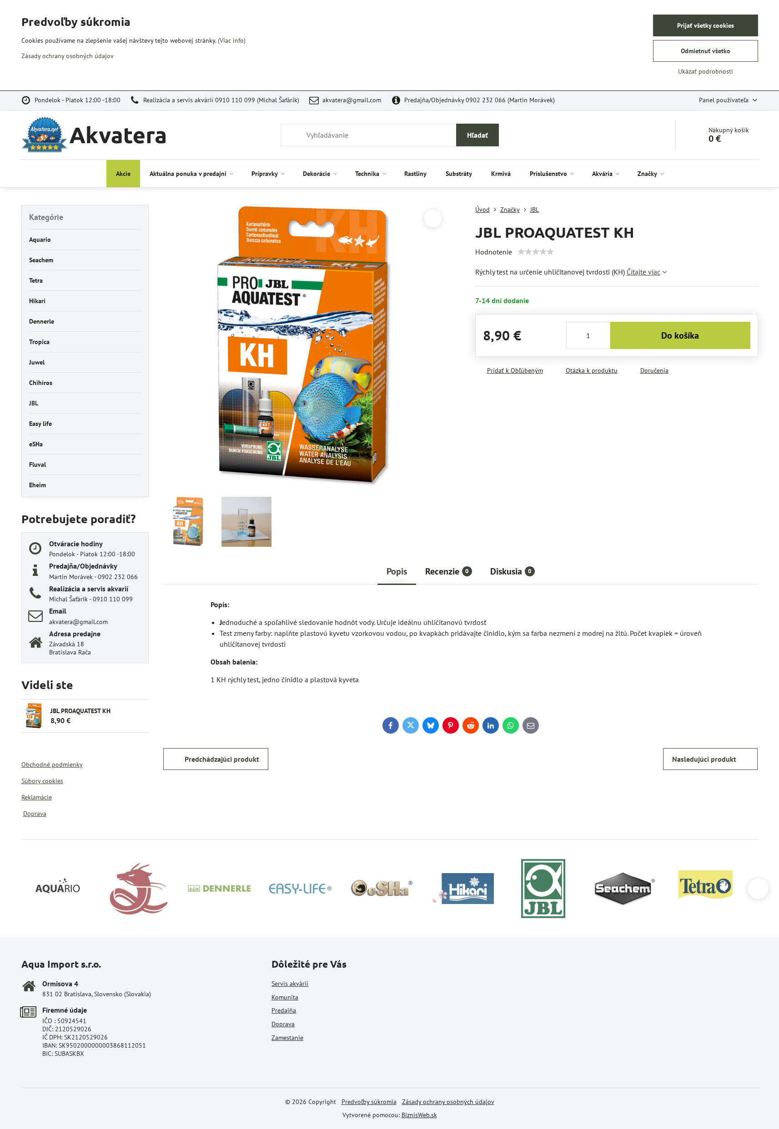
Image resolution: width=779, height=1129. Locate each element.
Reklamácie (36, 797)
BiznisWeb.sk (419, 1115)
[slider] (536, 251)
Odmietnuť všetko (705, 51)
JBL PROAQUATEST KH (80, 711)
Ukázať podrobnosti (705, 71)
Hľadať (477, 135)
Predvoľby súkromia (369, 1102)
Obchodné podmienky (52, 764)
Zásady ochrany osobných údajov (448, 1102)
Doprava (34, 813)
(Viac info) (232, 40)
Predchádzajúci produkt (222, 759)
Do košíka (680, 335)
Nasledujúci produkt (704, 759)
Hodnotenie (493, 251)
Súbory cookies (42, 781)
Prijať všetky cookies (705, 25)
